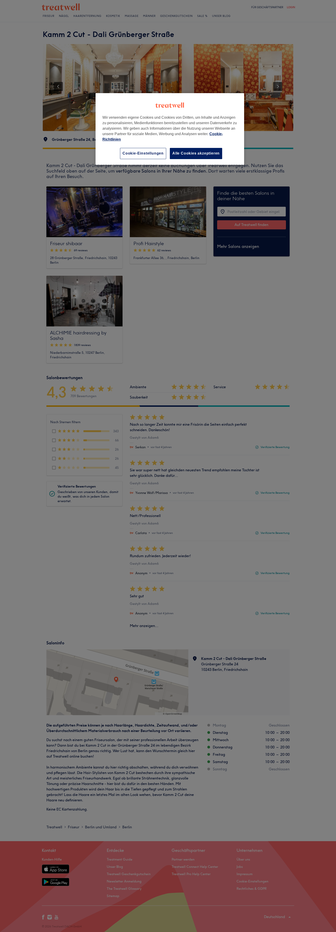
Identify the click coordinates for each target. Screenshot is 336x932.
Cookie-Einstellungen (143, 153)
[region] (170, 129)
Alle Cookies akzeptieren (196, 153)
